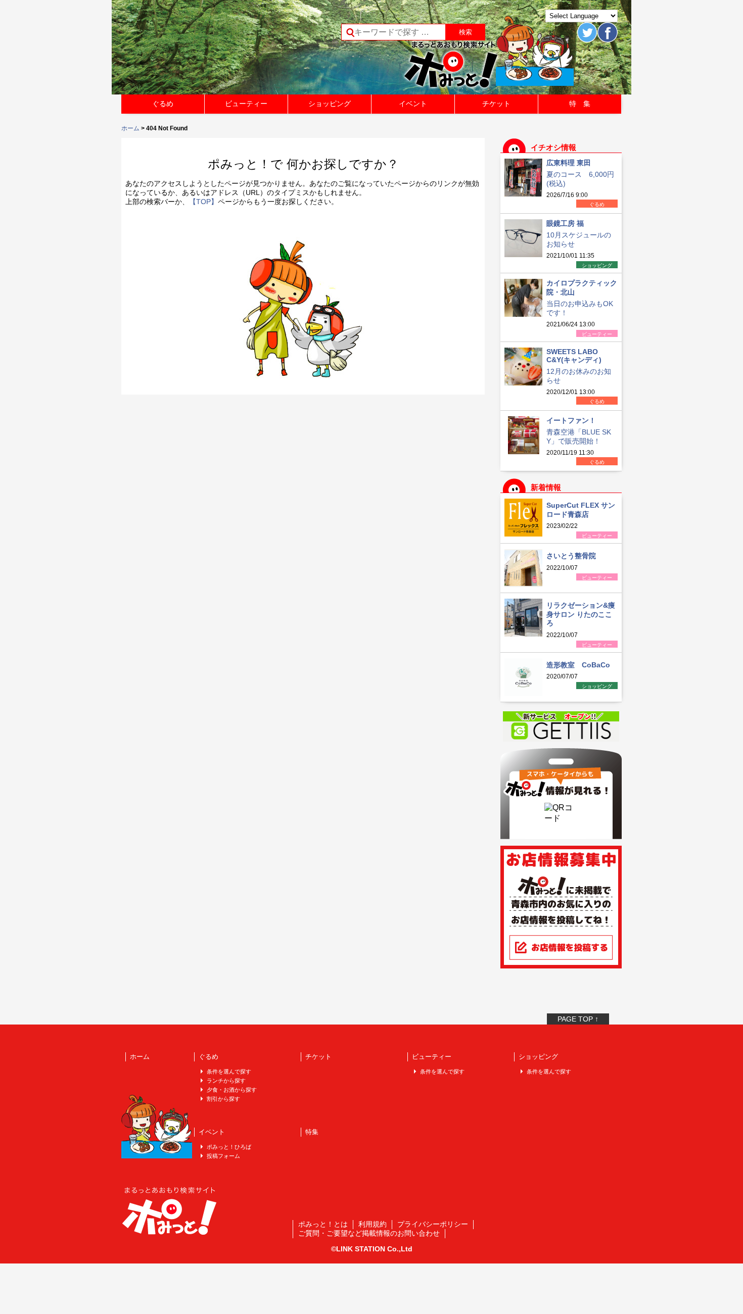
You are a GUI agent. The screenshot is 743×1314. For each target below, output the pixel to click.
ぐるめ (162, 104)
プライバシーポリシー (432, 1224)
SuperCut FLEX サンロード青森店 (580, 509)
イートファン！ (571, 420)
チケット (496, 104)
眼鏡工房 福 (565, 223)
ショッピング (329, 104)
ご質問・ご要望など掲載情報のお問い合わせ (369, 1233)
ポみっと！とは (323, 1224)
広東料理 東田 (568, 163)
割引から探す (223, 1099)
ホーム (130, 128)
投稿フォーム (223, 1156)
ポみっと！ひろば (229, 1147)
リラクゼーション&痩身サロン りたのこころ (580, 614)
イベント (413, 104)
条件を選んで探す (229, 1071)
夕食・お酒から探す (232, 1090)
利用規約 (372, 1224)
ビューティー (246, 104)
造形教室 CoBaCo (578, 665)
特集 (311, 1132)
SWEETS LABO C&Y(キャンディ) (573, 356)
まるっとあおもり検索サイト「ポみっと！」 (196, 50)
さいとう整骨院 (571, 556)
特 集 (579, 104)
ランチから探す (226, 1081)
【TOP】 (203, 202)
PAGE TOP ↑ (578, 1019)
